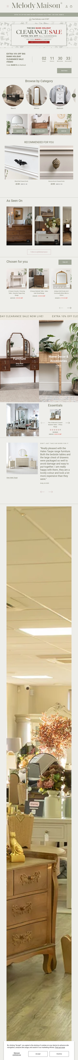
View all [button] (65, 262)
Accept (38, 1054)
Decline (59, 1054)
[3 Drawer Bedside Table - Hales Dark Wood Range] (39, 278)
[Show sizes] (23, 285)
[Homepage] (37, 6)
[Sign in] (66, 6)
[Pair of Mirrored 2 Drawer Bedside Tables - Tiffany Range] (55, 414)
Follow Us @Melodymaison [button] (39, 252)
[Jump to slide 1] (11, 425)
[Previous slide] (42, 492)
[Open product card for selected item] (28, 241)
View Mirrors (10, 477)
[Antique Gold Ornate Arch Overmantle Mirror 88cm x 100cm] (61, 278)
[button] (7, 6)
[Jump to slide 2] (20, 419)
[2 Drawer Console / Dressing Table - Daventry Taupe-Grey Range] (16, 278)
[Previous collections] (4, 96)
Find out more (60, 1047)
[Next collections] (74, 96)
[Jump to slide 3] (31, 422)
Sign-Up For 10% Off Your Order (40, 19)
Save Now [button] (64, 70)
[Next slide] (67, 226)
